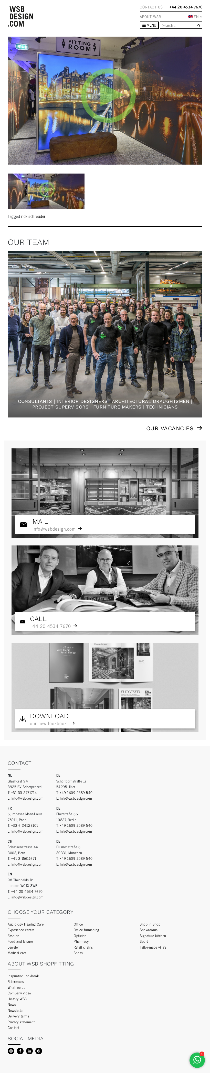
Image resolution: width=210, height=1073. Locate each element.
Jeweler (13, 947)
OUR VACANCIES (170, 428)
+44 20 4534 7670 (186, 7)
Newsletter (16, 1010)
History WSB (17, 999)
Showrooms (149, 929)
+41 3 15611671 (23, 858)
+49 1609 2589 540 (76, 792)
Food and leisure (20, 941)
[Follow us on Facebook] (20, 1051)
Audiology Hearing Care (26, 924)
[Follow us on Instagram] (11, 1051)
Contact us (151, 7)
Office (78, 924)
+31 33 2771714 (24, 792)
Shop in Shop (150, 924)
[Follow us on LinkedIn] (29, 1051)
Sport (144, 941)
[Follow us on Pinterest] (38, 1051)
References (16, 981)
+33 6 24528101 (24, 825)
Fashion (13, 935)
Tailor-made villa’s (153, 947)
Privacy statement (21, 1022)
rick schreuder (33, 216)
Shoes (78, 953)
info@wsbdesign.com (28, 798)
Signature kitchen (153, 935)
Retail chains (83, 947)
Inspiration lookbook (23, 976)
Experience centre (21, 929)
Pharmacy (81, 941)
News (12, 1004)
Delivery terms (18, 1016)
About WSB (150, 17)
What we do (17, 987)
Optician (80, 935)
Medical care (17, 953)
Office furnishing (86, 929)
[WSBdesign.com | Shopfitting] (20, 16)
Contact (13, 1027)
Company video (19, 993)
